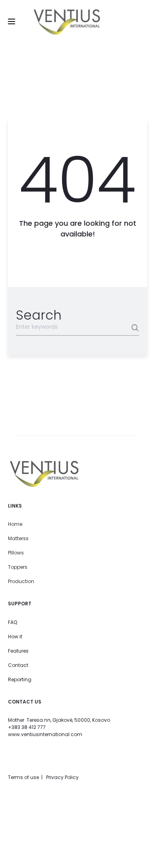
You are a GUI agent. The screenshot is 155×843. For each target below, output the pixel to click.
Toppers (17, 567)
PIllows (16, 552)
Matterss (18, 538)
